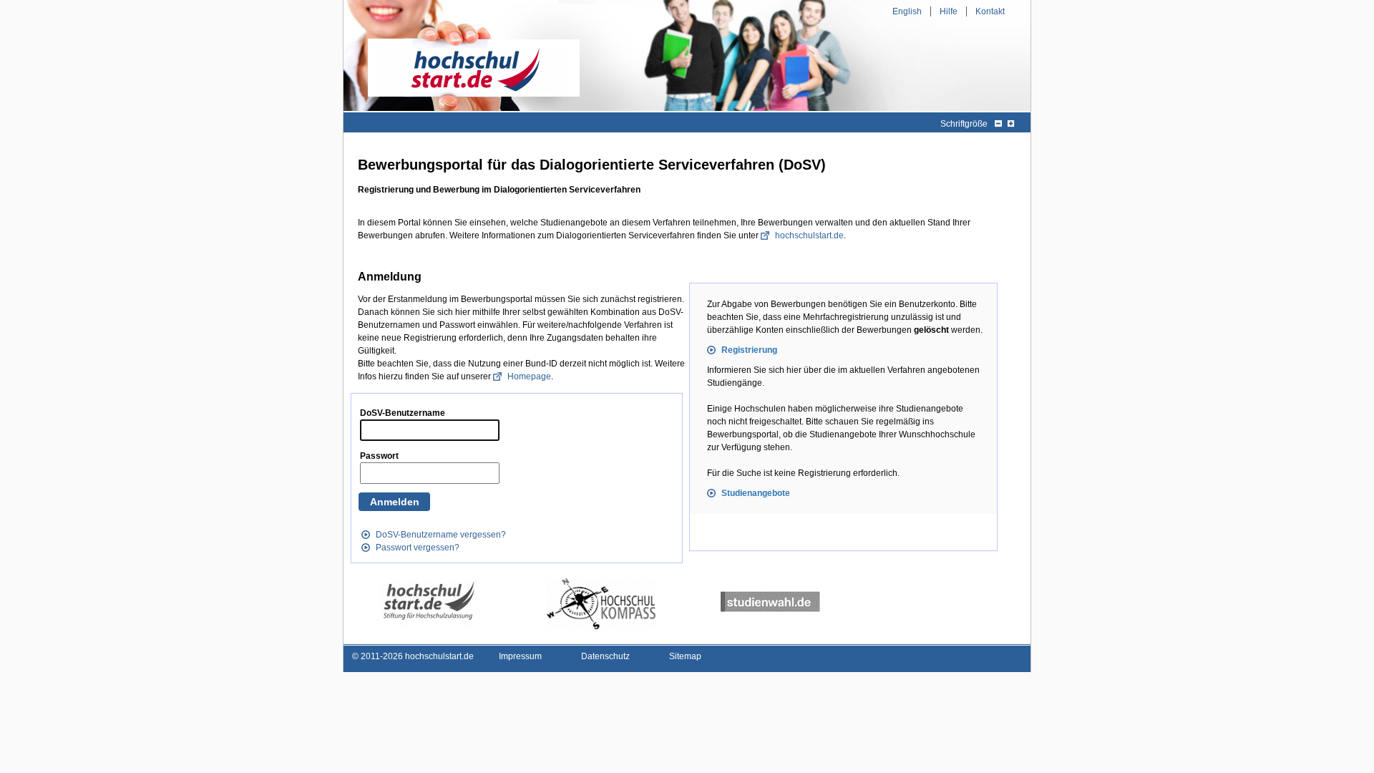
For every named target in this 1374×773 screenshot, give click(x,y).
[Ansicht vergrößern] (1010, 123)
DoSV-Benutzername (402, 413)
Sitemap (685, 656)
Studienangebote (755, 493)
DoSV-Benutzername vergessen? (441, 535)
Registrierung (749, 350)
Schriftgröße (964, 124)
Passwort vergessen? (417, 548)
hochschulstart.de (809, 235)
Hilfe (949, 11)
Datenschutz (605, 656)
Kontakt (990, 11)
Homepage (529, 376)
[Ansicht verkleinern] (998, 123)
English (907, 11)
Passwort (379, 456)
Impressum (520, 656)
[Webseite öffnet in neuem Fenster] (428, 601)
